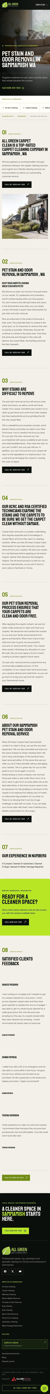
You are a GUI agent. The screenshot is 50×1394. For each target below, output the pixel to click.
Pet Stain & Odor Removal (12, 1302)
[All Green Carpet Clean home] (10, 5)
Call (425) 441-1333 (11, 88)
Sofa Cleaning (7, 1310)
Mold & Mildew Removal (11, 1298)
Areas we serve (7, 116)
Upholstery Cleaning (9, 1322)
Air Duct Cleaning (10, 108)
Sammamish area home (10, 1354)
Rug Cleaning (7, 1306)
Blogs (4, 1357)
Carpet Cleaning (30, 108)
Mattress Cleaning (9, 1294)
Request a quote (8, 1361)
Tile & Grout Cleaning (10, 1318)
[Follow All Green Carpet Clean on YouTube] (20, 1272)
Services (40, 5)
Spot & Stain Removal (10, 1314)
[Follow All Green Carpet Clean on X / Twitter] (12, 1272)
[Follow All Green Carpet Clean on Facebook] (5, 1272)
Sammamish (22, 116)
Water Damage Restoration (12, 1326)
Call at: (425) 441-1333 (15, 185)
